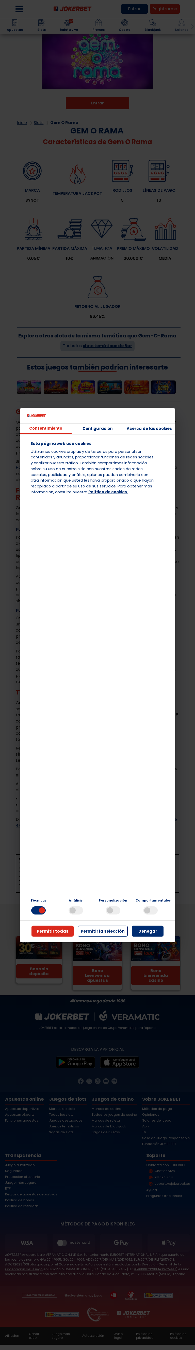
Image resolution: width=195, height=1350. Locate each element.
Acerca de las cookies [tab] (149, 428)
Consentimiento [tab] (45, 428)
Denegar (147, 931)
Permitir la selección (103, 931)
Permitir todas (52, 931)
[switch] (76, 910)
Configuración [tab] (97, 428)
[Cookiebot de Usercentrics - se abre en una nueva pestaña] (149, 415)
